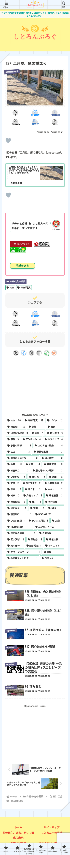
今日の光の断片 (17, 281)
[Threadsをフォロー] (32, 353)
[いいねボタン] (8, 140)
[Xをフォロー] (16, 353)
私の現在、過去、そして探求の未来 (18, 835)
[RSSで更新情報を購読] (54, 353)
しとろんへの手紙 (51, 833)
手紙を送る (22, 265)
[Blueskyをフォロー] (23, 353)
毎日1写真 (26, 287)
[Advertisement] (35, 385)
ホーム (18, 827)
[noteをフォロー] (39, 353)
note (12, 287)
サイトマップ (52, 827)
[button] (54, 122)
